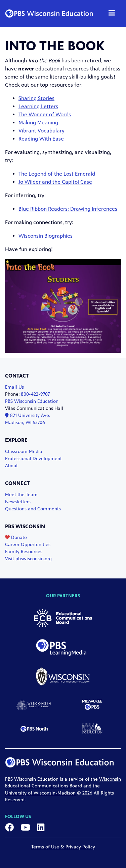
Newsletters (18, 502)
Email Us (14, 387)
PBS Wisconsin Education (31, 401)
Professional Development (33, 458)
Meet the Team (21, 495)
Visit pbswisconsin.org (28, 559)
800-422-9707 (35, 394)
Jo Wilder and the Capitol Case (55, 182)
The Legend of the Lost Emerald (56, 174)
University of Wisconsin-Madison (40, 793)
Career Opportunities (27, 544)
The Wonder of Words (44, 114)
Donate (18, 537)
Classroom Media (23, 451)
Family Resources (23, 552)
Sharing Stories (36, 98)
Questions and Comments (33, 509)
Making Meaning (38, 122)
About (11, 466)
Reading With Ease (41, 139)
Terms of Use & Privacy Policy (63, 847)
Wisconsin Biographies (45, 236)
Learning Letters (38, 106)
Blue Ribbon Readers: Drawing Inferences (67, 209)
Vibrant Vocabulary (41, 130)
